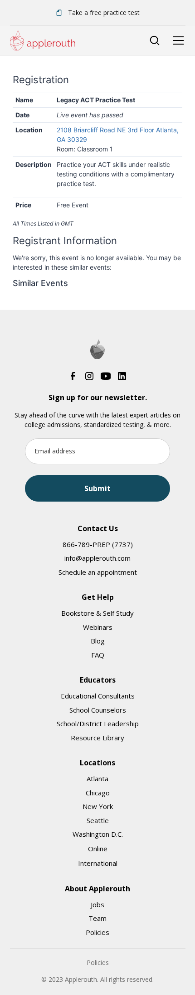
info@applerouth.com (97, 558)
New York (98, 806)
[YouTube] (105, 375)
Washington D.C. (98, 834)
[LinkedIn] (122, 375)
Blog (98, 640)
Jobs (97, 904)
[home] (42, 40)
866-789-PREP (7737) (98, 544)
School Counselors (97, 709)
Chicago (98, 792)
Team (97, 918)
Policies (97, 932)
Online (97, 848)
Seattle (98, 820)
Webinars (97, 627)
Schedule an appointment (97, 572)
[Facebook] (73, 375)
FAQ (97, 654)
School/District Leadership (98, 723)
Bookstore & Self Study (97, 613)
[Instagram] (89, 375)
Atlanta (97, 778)
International (97, 863)
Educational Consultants (98, 695)
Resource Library (97, 737)
